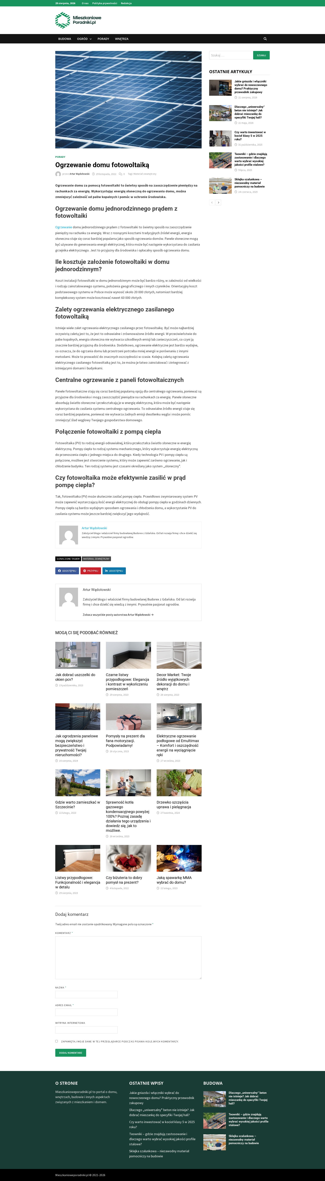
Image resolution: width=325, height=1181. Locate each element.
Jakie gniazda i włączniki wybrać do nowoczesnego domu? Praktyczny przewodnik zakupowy (251, 87)
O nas (85, 3)
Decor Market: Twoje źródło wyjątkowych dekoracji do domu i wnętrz (174, 681)
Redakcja (126, 3)
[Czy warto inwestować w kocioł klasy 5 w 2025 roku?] (220, 133)
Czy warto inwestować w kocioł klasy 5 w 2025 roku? (250, 136)
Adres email (64, 1005)
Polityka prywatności (104, 3)
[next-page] (218, 202)
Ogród (82, 39)
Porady (103, 39)
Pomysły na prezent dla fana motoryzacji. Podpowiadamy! (125, 741)
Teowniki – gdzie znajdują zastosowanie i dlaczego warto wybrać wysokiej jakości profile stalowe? (251, 159)
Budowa (64, 39)
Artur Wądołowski (80, 174)
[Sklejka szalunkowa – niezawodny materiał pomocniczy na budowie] (220, 180)
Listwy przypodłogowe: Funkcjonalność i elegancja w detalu (77, 882)
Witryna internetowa (70, 1023)
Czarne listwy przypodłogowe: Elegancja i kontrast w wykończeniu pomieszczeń (127, 681)
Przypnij (92, 570)
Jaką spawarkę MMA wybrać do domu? (174, 880)
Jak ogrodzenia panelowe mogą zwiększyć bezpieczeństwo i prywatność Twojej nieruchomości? (76, 745)
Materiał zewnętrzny (145, 174)
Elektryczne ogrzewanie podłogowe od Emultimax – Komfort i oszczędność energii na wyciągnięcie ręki (178, 745)
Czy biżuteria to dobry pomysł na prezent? (124, 880)
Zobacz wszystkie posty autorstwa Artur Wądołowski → (118, 614)
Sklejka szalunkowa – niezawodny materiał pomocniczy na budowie (250, 183)
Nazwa (61, 987)
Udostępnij (69, 570)
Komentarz (64, 933)
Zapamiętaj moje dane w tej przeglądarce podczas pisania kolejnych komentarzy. (120, 1041)
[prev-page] (212, 202)
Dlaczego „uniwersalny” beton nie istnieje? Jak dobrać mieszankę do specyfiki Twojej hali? (250, 112)
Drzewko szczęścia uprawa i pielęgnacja (174, 804)
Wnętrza (121, 39)
